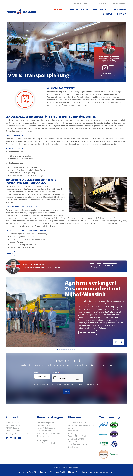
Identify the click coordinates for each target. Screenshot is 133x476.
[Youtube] (19, 437)
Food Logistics (74, 433)
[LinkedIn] (15, 437)
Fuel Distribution (44, 430)
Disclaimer (54, 472)
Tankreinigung (43, 436)
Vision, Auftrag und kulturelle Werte (81, 426)
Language (121, 3)
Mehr (10, 253)
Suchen (102, 3)
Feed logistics (100, 9)
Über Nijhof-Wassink (77, 422)
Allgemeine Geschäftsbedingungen (33, 472)
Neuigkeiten (120, 9)
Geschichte (73, 447)
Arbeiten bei (82, 3)
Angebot (109, 73)
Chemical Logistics (45, 422)
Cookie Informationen (85, 472)
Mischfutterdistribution (47, 443)
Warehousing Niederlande (48, 433)
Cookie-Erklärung (67, 472)
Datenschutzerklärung (105, 472)
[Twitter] (7, 437)
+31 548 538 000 (13, 430)
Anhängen (56, 372)
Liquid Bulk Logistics (46, 428)
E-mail (37, 372)
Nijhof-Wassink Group (77, 444)
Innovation (72, 441)
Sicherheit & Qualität (77, 439)
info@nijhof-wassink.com (17, 433)
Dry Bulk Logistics (44, 425)
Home (59, 9)
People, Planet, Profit (77, 436)
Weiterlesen (89, 332)
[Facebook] (11, 437)
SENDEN (66, 391)
